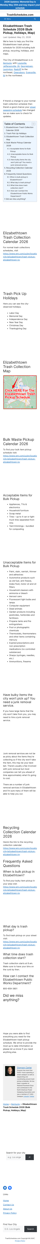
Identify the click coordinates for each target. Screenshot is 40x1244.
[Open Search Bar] (34, 19)
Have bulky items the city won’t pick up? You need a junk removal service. (21, 162)
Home (6, 1104)
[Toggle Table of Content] (32, 124)
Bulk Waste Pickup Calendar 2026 (18, 144)
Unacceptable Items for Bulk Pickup (22, 155)
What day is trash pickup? (20, 182)
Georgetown (27, 66)
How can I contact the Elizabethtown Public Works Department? (22, 193)
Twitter (32, 1096)
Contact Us (8, 1204)
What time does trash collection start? (18, 186)
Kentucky (7, 63)
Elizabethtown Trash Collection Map (20, 138)
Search (30, 1229)
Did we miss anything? (16, 199)
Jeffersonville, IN (11, 66)
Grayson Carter (24, 1067)
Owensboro (19, 72)
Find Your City (10, 1224)
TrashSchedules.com (20, 14)
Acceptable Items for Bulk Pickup (20, 150)
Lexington (8, 69)
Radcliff (17, 69)
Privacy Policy (10, 1213)
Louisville (21, 63)
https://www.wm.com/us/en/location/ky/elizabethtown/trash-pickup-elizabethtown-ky (20, 256)
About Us (7, 1209)
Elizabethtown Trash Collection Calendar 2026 (19, 128)
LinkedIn (26, 1096)
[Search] (29, 1157)
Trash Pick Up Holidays (16, 133)
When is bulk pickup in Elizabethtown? (19, 178)
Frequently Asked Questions (19, 174)
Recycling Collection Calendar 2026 (19, 169)
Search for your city (15, 1153)
